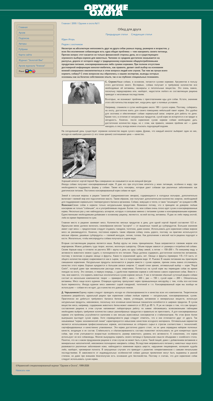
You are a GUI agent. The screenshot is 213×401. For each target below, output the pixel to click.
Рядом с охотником (72, 44)
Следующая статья (141, 34)
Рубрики (23, 49)
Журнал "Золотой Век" (31, 60)
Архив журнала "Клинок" (32, 65)
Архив (22, 32)
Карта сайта (25, 54)
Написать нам (23, 370)
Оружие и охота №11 (89, 23)
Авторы (23, 43)
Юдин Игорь (68, 39)
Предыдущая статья (117, 34)
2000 (74, 23)
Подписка (24, 38)
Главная (23, 27)
